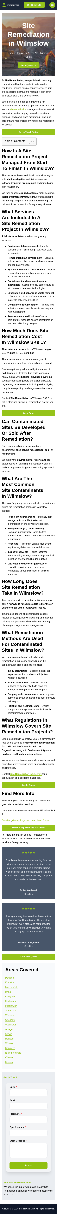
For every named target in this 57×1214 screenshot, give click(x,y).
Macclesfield (11, 987)
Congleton (10, 996)
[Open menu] (52, 5)
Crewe (8, 1034)
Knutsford (10, 982)
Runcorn (9, 1038)
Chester (9, 1057)
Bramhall (6, 820)
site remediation (18, 109)
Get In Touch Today (28, 132)
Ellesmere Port (13, 1053)
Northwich (10, 1001)
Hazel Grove (42, 820)
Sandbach (10, 1010)
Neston (9, 1062)
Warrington (11, 1024)
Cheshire (10, 1020)
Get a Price (28, 413)
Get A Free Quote (28, 956)
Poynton (24, 820)
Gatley (15, 820)
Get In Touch (28, 785)
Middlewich (11, 1006)
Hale (32, 820)
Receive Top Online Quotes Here (28, 828)
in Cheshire (26, 774)
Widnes (9, 1043)
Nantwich (10, 1048)
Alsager (9, 1029)
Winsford (9, 1015)
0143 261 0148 (34, 5)
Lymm (8, 992)
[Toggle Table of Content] (30, 141)
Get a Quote (27, 65)
